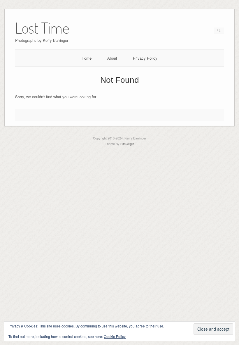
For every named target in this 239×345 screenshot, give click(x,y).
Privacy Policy (145, 58)
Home (87, 58)
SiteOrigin (127, 143)
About (112, 58)
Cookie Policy (115, 336)
